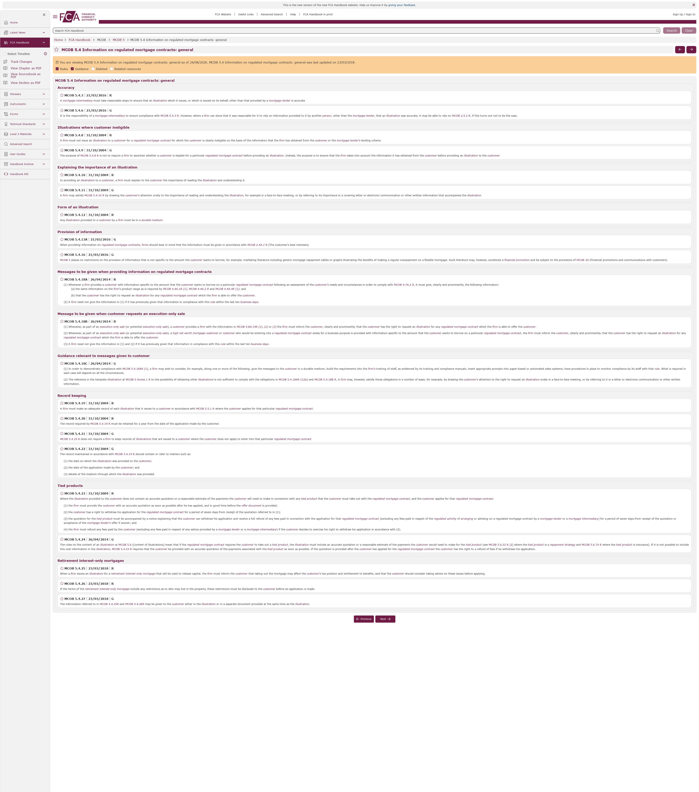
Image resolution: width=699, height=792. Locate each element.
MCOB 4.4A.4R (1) (227, 288)
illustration (160, 100)
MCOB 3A (582, 259)
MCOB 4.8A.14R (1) (249, 326)
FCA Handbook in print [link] (318, 14)
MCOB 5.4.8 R (89, 155)
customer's (132, 195)
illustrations (205, 379)
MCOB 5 (119, 39)
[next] (691, 49)
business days (249, 302)
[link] (78, 16)
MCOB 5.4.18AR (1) (135, 368)
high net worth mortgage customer (195, 333)
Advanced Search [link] (272, 14)
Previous (366, 618)
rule (212, 302)
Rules (64, 69)
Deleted (101, 69)
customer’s (314, 573)
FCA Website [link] (223, 14)
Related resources (127, 69)
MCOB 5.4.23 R (122, 548)
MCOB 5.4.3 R (170, 115)
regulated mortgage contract (152, 140)
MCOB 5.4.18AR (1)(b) (293, 379)
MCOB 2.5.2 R (461, 115)
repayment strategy (562, 544)
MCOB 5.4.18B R (325, 379)
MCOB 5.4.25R (109, 603)
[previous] (680, 49)
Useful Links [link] (246, 14)
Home (58, 39)
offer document (251, 505)
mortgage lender (279, 100)
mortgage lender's (348, 140)
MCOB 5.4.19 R (100, 423)
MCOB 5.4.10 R (94, 195)
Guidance (82, 69)
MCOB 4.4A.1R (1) (175, 288)
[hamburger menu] (55, 17)
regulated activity (445, 518)
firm (206, 115)
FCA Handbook (79, 39)
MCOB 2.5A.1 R (257, 244)
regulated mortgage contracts (121, 245)
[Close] (693, 4)
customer (120, 140)
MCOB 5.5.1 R (205, 408)
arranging (467, 518)
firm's (371, 369)
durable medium (152, 220)
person (327, 115)
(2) (266, 326)
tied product (309, 498)
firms (145, 245)
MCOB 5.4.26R (134, 603)
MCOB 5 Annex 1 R (138, 379)
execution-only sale (112, 326)
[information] (45, 53)
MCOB (101, 39)
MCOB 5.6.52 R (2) (501, 544)
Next (383, 618)
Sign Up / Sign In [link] (684, 14)
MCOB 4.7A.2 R (404, 284)
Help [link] (293, 14)
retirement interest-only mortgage (133, 573)
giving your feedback (401, 5)
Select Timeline (18, 53)
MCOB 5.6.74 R (592, 544)
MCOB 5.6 (125, 544)
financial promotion (517, 260)
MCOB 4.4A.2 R (199, 288)
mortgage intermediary (78, 100)
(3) (274, 326)
